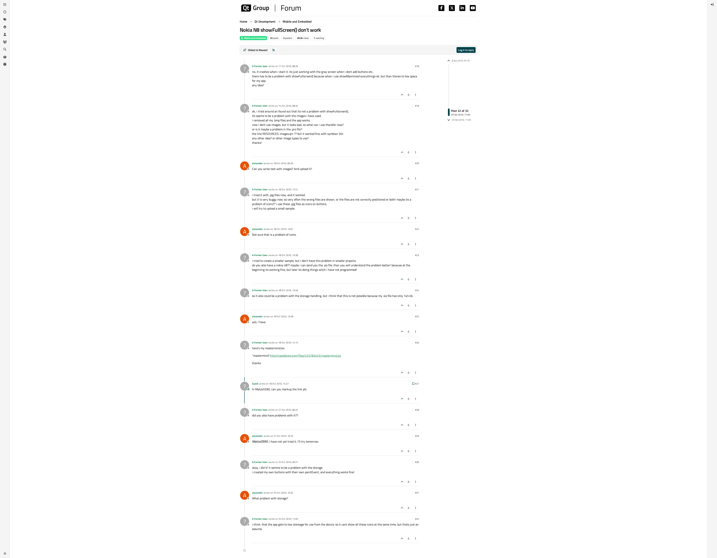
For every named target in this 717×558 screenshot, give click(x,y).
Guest (255, 383)
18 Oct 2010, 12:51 (288, 189)
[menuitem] (712, 4)
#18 (417, 66)
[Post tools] (415, 95)
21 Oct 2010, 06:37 (288, 410)
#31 (417, 493)
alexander (257, 163)
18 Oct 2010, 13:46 (288, 290)
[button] (4, 554)
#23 (417, 255)
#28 (417, 410)
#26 (417, 342)
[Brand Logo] (271, 8)
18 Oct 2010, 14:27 (279, 383)
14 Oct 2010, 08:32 (288, 106)
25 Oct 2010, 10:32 (283, 493)
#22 (417, 229)
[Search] (4, 49)
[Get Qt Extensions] (4, 57)
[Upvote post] (402, 95)
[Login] (712, 4)
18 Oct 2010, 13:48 (283, 316)
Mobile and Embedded (254, 38)
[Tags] (4, 19)
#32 (417, 519)
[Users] (4, 34)
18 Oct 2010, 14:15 (288, 342)
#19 (417, 106)
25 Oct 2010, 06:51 (288, 462)
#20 (417, 163)
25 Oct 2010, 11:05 (288, 519)
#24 (417, 290)
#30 (417, 462)
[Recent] (4, 12)
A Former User (260, 66)
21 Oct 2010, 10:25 (283, 436)
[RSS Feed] (273, 50)
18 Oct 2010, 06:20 (283, 163)
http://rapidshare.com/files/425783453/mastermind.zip (305, 355)
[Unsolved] (4, 64)
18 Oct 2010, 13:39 (288, 255)
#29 (417, 436)
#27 (417, 383)
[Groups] (4, 42)
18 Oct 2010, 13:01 (283, 229)
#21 (417, 189)
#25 (417, 316)
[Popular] (4, 27)
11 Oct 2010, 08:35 (288, 66)
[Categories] (4, 4)
